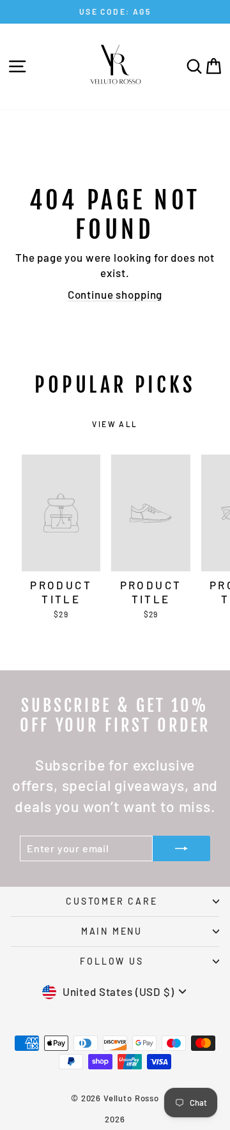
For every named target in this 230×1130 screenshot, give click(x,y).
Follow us (111, 961)
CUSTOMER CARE (111, 901)
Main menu (111, 931)
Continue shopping (115, 294)
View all (114, 423)
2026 (115, 1119)
